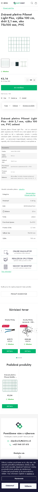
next (36, 330)
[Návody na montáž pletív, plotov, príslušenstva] (19, 267)
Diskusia (15, 106)
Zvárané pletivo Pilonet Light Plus (30, 194)
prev (1, 330)
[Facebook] (19, 457)
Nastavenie (19, 478)
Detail (10, 351)
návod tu (21, 189)
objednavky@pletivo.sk (21, 441)
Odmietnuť (10, 485)
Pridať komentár (19, 294)
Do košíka (19, 88)
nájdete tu (30, 473)
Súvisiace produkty (29, 106)
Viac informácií (6, 272)
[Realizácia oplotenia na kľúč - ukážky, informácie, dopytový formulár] (19, 259)
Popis (6, 106)
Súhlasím (28, 486)
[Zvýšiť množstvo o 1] (34, 80)
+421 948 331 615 (21, 444)
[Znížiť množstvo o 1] (27, 80)
